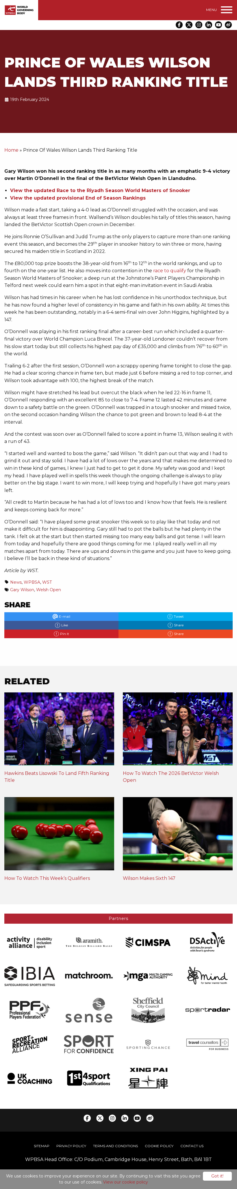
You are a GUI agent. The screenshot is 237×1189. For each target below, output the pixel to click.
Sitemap (41, 1146)
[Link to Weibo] (228, 24)
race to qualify (169, 270)
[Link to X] (189, 24)
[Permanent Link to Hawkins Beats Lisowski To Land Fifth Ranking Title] (59, 731)
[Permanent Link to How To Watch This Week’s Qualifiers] (59, 835)
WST (47, 582)
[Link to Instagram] (199, 24)
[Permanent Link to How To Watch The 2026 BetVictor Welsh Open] (178, 731)
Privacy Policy (71, 1146)
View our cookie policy (125, 1182)
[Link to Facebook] (179, 24)
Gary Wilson (22, 589)
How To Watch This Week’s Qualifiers (47, 878)
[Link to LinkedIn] (208, 24)
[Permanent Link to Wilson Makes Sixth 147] (178, 835)
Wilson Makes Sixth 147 (149, 878)
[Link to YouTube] (218, 24)
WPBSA (32, 582)
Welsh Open (48, 589)
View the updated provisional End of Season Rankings (78, 198)
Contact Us (191, 1146)
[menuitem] (41, 1146)
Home (11, 150)
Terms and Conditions (115, 1146)
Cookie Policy (159, 1146)
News (16, 582)
